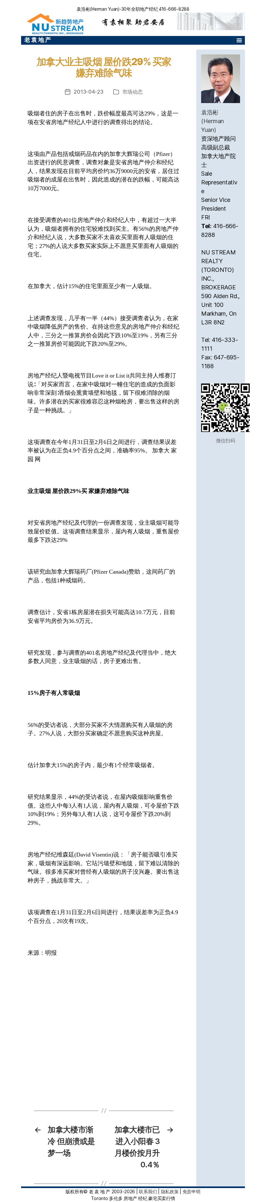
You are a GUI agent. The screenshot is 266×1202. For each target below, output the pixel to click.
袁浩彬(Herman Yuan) (212, 121)
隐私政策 (170, 1191)
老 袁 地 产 (37, 39)
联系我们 (148, 1191)
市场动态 (132, 91)
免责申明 (191, 1191)
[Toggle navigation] (239, 40)
